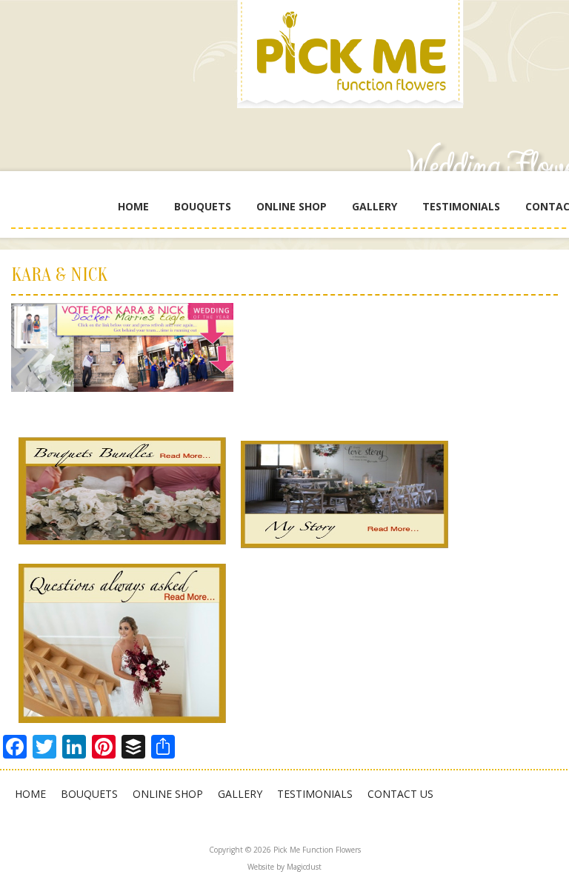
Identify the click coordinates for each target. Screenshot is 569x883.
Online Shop (291, 206)
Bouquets (202, 206)
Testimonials (461, 206)
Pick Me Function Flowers (355, 59)
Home (133, 206)
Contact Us (400, 794)
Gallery (374, 206)
